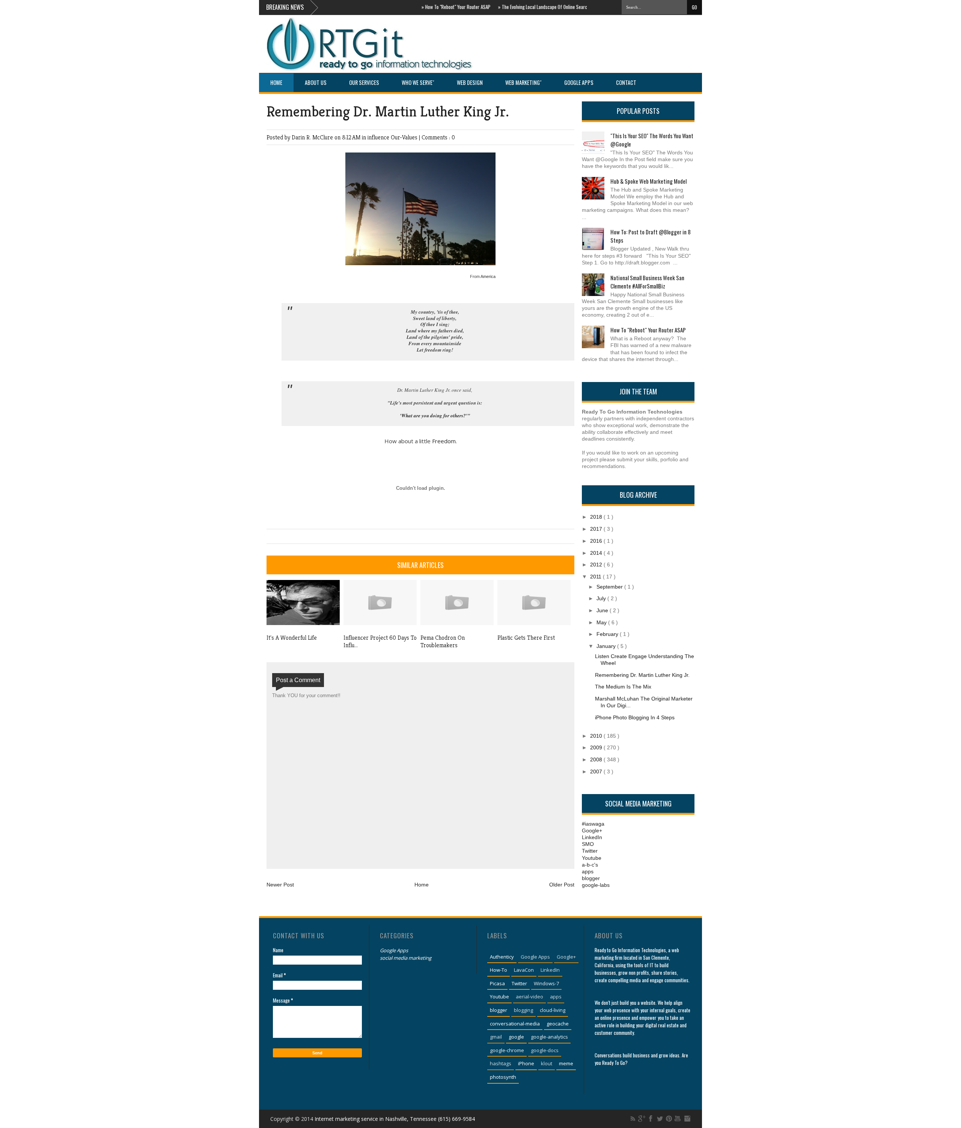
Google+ (592, 831)
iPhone (526, 1063)
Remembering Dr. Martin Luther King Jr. (388, 111)
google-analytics (549, 1036)
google (516, 1036)
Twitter (590, 851)
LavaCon (524, 969)
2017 (597, 529)
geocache (558, 1023)
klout (546, 1063)
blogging (523, 1010)
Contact (626, 82)
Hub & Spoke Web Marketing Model (648, 181)
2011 (596, 577)
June (603, 610)
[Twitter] (660, 1118)
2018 (597, 517)
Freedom (444, 441)
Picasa (497, 983)
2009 (597, 747)
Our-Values (405, 137)
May (602, 622)
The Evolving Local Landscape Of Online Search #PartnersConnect (545, 7)
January (606, 646)
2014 (597, 553)
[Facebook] (651, 1118)
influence (379, 137)
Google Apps (578, 82)
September (610, 587)
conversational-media (515, 1023)
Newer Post (280, 885)
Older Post (561, 885)
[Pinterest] (669, 1118)
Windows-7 (546, 983)
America (488, 276)
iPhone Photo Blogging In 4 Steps (635, 717)
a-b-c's (590, 865)
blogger (591, 878)
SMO (588, 844)
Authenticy (502, 956)
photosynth (503, 1077)
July (601, 598)
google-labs (596, 885)
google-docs (545, 1050)
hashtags (500, 1063)
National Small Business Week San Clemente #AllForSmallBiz (647, 281)
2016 (597, 541)
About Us (316, 82)
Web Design (470, 82)
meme (566, 1063)
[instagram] (687, 1118)
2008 (597, 760)
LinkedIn (592, 837)
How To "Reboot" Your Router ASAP (438, 7)
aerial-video (529, 996)
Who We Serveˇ (418, 82)
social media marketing (405, 957)
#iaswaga (593, 824)
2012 (597, 565)
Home (276, 82)
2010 (597, 736)
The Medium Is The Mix (623, 687)
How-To (498, 969)
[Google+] (642, 1118)
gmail (496, 1036)
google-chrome (507, 1050)
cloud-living (552, 1010)
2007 (597, 772)
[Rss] (633, 1118)
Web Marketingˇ (523, 82)
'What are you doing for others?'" (435, 415)
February (608, 634)
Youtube (591, 858)
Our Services (364, 82)
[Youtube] (678, 1118)
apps (587, 871)
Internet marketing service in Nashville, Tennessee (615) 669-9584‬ (395, 1118)
